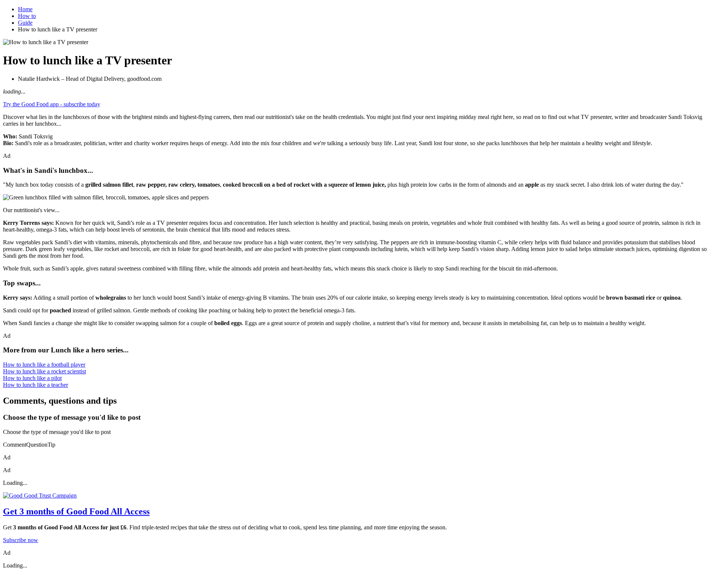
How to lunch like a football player (44, 364)
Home (25, 9)
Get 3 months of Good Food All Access (76, 511)
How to (27, 16)
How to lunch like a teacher (35, 385)
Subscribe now (20, 540)
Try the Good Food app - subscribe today (51, 104)
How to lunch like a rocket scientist (44, 371)
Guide (25, 22)
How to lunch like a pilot (32, 378)
